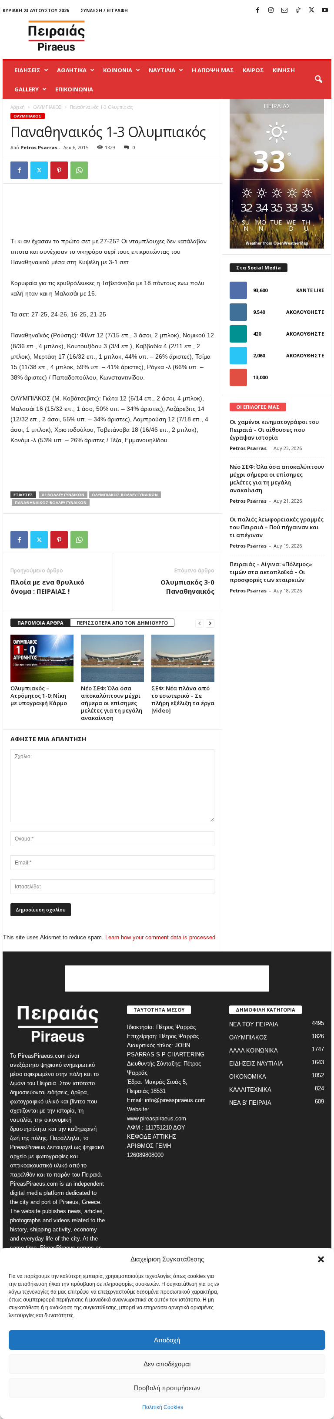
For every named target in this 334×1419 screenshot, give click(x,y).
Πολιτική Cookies (162, 1407)
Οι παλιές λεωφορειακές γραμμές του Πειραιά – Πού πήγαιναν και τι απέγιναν (277, 527)
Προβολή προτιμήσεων (167, 1388)
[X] (311, 10)
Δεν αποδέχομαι (167, 1364)
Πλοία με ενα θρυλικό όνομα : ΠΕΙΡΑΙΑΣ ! (47, 586)
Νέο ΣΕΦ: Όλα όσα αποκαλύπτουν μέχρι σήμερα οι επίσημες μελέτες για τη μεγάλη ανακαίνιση (111, 703)
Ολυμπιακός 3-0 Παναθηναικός (187, 586)
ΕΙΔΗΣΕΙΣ (27, 70)
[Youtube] (325, 10)
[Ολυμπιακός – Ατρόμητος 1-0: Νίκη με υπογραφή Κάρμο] (41, 658)
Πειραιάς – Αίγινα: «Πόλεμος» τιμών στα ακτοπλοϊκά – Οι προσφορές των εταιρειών (271, 572)
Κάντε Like (310, 290)
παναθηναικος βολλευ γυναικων (51, 502)
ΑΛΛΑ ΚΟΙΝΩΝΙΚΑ (253, 1050)
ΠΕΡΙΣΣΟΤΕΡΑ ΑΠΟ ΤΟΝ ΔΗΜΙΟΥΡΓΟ (122, 622)
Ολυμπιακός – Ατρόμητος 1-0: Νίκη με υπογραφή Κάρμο (38, 695)
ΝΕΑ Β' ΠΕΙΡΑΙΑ (250, 1103)
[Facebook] (257, 10)
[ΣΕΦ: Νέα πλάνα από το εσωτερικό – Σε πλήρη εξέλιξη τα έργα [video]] (182, 658)
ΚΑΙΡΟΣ (253, 70)
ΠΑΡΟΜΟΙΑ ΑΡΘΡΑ (40, 622)
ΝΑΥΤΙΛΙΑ (162, 70)
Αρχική (17, 107)
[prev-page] (199, 623)
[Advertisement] (221, 36)
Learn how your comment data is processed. (161, 937)
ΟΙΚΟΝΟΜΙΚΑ (247, 1076)
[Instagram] (271, 10)
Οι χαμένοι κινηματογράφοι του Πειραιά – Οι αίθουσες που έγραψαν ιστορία (274, 429)
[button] (321, 1259)
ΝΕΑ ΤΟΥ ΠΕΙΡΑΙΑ (253, 1024)
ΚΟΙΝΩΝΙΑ (117, 70)
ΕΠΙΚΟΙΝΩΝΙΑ (74, 89)
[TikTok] (298, 10)
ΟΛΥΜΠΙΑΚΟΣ (47, 107)
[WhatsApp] (79, 170)
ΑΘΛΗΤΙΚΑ (72, 70)
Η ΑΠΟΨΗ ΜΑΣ (213, 70)
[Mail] (284, 10)
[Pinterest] (59, 170)
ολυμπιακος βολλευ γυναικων (125, 495)
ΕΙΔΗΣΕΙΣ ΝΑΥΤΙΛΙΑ (256, 1063)
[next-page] (210, 623)
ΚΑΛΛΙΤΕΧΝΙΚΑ (250, 1089)
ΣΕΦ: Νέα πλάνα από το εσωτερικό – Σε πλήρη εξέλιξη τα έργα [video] (182, 699)
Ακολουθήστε (305, 312)
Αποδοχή (167, 1340)
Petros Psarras (38, 147)
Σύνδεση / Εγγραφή (104, 10)
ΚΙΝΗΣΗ (284, 70)
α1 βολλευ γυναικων (63, 495)
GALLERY (26, 89)
